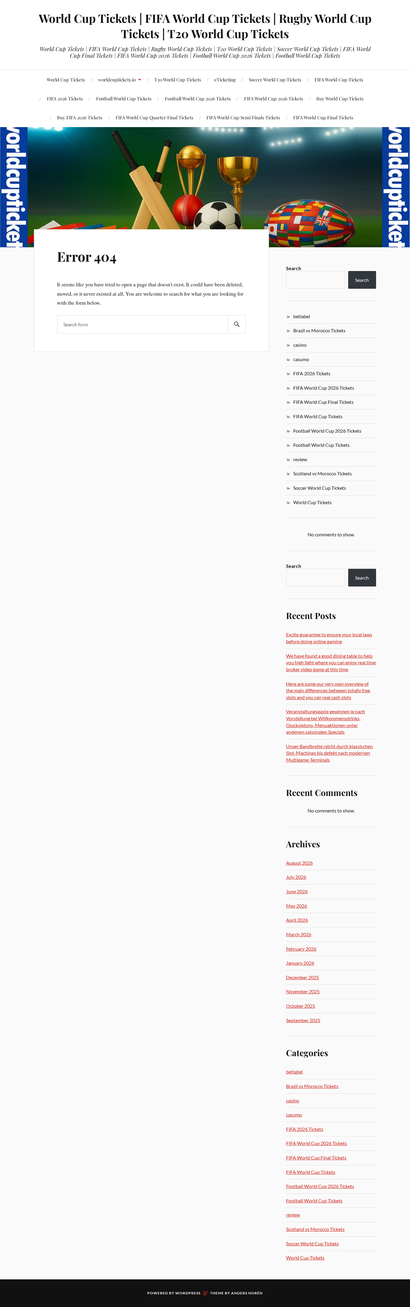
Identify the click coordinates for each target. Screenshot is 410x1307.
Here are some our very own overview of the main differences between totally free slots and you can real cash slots (328, 690)
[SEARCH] (237, 324)
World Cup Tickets (66, 79)
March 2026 (298, 934)
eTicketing (225, 79)
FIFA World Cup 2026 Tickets (273, 98)
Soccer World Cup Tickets (275, 79)
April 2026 (297, 920)
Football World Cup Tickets (321, 445)
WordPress (187, 1293)
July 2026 (296, 877)
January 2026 (300, 963)
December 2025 (302, 977)
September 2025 (303, 1020)
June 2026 (297, 891)
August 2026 (299, 863)
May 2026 (296, 906)
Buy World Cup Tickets (339, 98)
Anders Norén (247, 1293)
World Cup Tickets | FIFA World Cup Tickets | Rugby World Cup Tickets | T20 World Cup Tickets (205, 26)
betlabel (301, 316)
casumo (301, 359)
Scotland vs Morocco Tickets (322, 473)
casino (299, 345)
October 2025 (300, 1006)
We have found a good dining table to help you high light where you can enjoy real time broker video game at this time (331, 662)
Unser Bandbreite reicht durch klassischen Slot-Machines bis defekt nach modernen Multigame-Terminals (329, 753)
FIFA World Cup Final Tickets (323, 117)
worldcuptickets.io (117, 79)
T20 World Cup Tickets (177, 79)
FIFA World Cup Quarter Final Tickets (154, 117)
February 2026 (301, 949)
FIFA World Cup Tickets (339, 79)
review (300, 459)
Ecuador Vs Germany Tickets (83, 105)
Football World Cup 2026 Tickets (198, 98)
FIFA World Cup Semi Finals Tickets (243, 117)
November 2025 (303, 991)
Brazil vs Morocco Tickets (319, 330)
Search (293, 268)
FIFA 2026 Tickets (311, 373)
